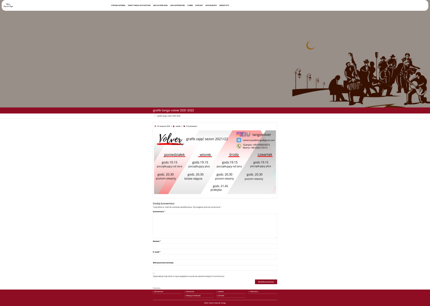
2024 (206, 303)
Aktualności (211, 5)
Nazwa (157, 241)
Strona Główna (118, 5)
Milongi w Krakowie (193, 295)
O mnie (190, 5)
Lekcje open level (160, 5)
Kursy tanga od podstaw (139, 5)
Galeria (221, 291)
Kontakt (199, 5)
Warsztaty (224, 5)
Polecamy (254, 291)
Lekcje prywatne (177, 5)
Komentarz (159, 211)
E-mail (157, 252)
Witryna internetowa (163, 262)
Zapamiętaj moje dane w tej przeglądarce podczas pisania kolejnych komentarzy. (189, 276)
